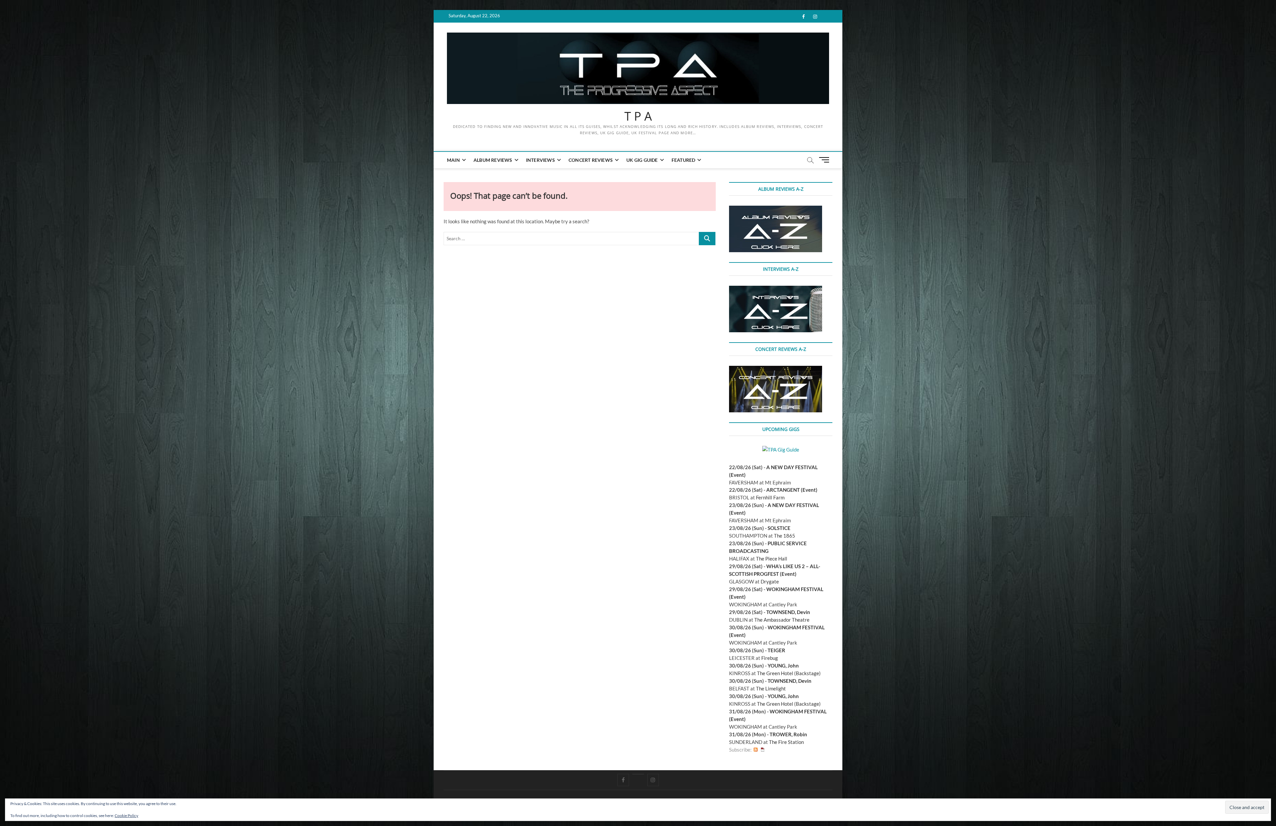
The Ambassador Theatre (781, 620)
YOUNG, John (783, 666)
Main (453, 160)
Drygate (770, 581)
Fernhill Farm (770, 497)
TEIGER (776, 650)
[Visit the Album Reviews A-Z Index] (775, 209)
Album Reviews (493, 160)
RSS (756, 750)
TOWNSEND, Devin (788, 612)
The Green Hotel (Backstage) (789, 673)
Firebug (769, 658)
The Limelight (771, 688)
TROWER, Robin (788, 734)
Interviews (540, 160)
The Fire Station (786, 742)
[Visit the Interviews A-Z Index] (775, 289)
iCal (763, 750)
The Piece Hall (771, 559)
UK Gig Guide (642, 160)
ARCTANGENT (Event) (791, 490)
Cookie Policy (126, 815)
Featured (683, 160)
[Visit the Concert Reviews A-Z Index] (775, 369)
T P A (638, 116)
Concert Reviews (591, 160)
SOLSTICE (779, 528)
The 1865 (784, 536)
